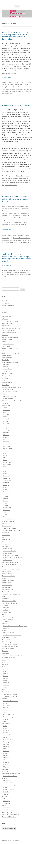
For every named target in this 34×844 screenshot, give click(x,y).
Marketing (5, 91)
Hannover (6, 744)
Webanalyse (6, 801)
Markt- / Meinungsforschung (10, 562)
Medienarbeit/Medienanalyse (10, 569)
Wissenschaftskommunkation (10, 814)
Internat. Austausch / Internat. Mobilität (13, 401)
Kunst (4, 537)
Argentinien (6, 410)
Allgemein (10, 84)
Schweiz (5, 496)
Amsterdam (8, 480)
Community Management (10, 694)
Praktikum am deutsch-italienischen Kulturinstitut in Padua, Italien (15, 198)
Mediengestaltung (7, 571)
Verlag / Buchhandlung (8, 785)
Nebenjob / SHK (6, 598)
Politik (4, 630)
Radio (3, 660)
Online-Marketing (8, 560)
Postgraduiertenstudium (9, 637)
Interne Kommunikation (10, 776)
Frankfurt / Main (8, 739)
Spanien (5, 501)
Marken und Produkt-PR (10, 603)
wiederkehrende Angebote (9, 810)
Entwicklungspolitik (8, 633)
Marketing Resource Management (12, 557)
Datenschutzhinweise (8, 305)
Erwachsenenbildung (9, 330)
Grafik (4, 380)
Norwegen (6, 485)
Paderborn (6, 685)
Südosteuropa (7, 507)
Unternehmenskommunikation (11, 773)
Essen (5, 737)
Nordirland (6, 482)
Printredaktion (6, 639)
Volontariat (5, 796)
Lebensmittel (6, 539)
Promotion (5, 651)
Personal (4, 623)
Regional (4, 667)
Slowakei (5, 498)
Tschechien (6, 510)
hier (23, 171)
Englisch (5, 703)
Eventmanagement (19, 84)
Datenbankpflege (7, 339)
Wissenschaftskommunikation (11, 530)
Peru (4, 487)
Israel (4, 457)
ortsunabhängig (6, 612)
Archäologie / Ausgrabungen (18, 272)
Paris (6, 444)
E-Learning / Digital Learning (10, 348)
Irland (5, 455)
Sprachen (20, 242)
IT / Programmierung (8, 521)
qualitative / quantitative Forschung (12, 655)
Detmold (5, 673)
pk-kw (27, 176)
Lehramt (7, 185)
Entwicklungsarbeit (7, 355)
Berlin (5, 726)
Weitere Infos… (7, 78)
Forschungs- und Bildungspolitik (12, 635)
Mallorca (7, 505)
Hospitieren (6, 780)
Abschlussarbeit (6, 317)
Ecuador (5, 437)
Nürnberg (6, 755)
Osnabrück (6, 762)
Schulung (6, 628)
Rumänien (6, 492)
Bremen (5, 728)
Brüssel (7, 419)
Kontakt (4, 301)
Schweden (6, 494)
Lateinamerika (7, 464)
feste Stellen (5, 360)
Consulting (5, 335)
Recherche (5, 662)
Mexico (5, 471)
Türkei (5, 514)
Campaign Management (9, 332)
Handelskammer (7, 382)
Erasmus (5, 403)
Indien (5, 453)
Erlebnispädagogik (8, 617)
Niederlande (6, 478)
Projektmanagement (9, 398)
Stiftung (4, 710)
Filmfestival (6, 364)
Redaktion (6, 608)
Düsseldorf (6, 735)
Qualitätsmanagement (8, 658)
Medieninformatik (7, 573)
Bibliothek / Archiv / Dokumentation (12, 326)
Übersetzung (5, 769)
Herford (5, 678)
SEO (3, 689)
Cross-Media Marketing (9, 551)
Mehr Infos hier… (6, 229)
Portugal (5, 489)
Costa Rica (6, 432)
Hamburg (6, 742)
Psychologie (5, 653)
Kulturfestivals (6, 535)
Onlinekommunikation (9, 528)
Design (4, 342)
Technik (5, 610)
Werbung (4, 805)
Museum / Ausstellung (8, 580)
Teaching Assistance (9, 783)
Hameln (5, 676)
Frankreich (6, 442)
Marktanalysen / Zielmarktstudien (11, 564)
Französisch (6, 705)
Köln (4, 748)
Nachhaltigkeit (6, 592)
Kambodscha (7, 462)
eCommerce (5, 351)
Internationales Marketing (10, 555)
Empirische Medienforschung (10, 353)
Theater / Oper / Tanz (8, 714)
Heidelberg (6, 746)
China (5, 428)
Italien (29, 89)
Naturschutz (5, 596)
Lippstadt (6, 683)
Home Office (5, 385)
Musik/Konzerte (6, 583)
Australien (6, 414)
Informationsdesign (8, 344)
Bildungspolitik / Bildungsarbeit (11, 328)
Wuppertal (6, 767)
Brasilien (5, 421)
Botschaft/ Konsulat (9, 389)
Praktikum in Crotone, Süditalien (16, 105)
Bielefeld (5, 669)
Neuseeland (6, 476)
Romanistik (13, 185)
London (7, 451)
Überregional (6, 723)
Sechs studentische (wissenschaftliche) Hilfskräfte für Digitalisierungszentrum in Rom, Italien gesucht (16, 257)
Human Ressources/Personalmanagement (15, 626)
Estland (5, 439)
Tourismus (5, 719)
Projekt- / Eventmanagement (10, 646)
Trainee (4, 721)
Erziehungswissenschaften (20, 182)
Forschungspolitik (7, 373)
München (6, 751)
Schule (4, 687)
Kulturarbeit (13, 242)
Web (3, 798)
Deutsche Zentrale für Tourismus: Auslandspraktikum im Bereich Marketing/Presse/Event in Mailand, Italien (17, 35)
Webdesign (6, 803)
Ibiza (6, 503)
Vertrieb (5, 794)
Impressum (5, 303)
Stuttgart (5, 764)
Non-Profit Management (10, 396)
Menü (17, 6)
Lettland (5, 467)
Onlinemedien (6, 605)
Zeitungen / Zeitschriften (9, 817)
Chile (4, 426)
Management (6, 544)
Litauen (5, 469)
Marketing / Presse (8, 789)
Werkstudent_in (6, 808)
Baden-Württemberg (8, 323)
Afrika (5, 407)
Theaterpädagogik (8, 717)
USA (4, 517)
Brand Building (7, 548)
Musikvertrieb (6, 587)
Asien (4, 412)
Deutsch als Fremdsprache (10, 701)
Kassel (5, 680)
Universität (5, 771)
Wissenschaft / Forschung (9, 812)
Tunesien (5, 512)
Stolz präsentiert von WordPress (10, 840)
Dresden (5, 733)
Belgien (5, 417)
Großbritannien (7, 448)
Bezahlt (11, 182)
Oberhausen (6, 758)
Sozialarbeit (6, 621)
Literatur (4, 542)
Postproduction (7, 369)
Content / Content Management (11, 337)
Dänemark (6, 435)
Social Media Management (10, 696)
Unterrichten (5, 778)
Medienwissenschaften (8, 576)
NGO (4, 394)
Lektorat (5, 787)
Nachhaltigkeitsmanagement (11, 594)
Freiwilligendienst (7, 378)
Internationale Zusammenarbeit (11, 519)
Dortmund (6, 730)
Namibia (5, 473)
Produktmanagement (8, 642)
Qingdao (7, 430)
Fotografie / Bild (6, 376)
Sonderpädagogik (8, 619)
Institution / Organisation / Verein (15, 87)
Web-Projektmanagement (10, 644)
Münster (5, 753)
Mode (4, 578)
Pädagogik (25, 178)
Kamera (5, 367)
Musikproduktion (7, 585)
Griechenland (7, 446)
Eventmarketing (7, 553)
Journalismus (6, 523)
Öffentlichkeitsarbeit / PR (16, 91)
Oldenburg (6, 760)
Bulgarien (6, 423)
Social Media (5, 692)
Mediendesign (7, 346)
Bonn (4, 671)
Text (3, 712)
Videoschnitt (6, 371)
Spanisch (5, 708)
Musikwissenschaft (7, 589)
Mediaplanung (6, 567)
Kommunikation (6, 526)
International (23, 89)
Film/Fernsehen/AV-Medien (10, 362)
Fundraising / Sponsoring (10, 392)
